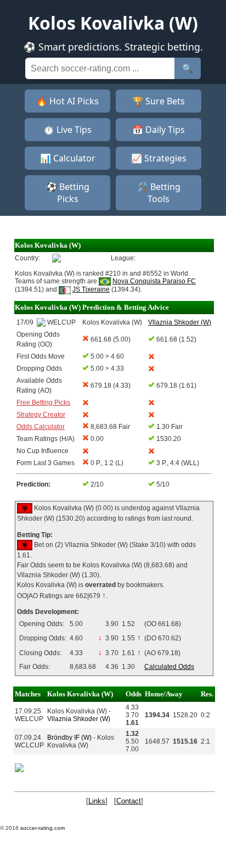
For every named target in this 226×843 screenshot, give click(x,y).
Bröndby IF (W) (69, 737)
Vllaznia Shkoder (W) (78, 719)
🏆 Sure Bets (158, 101)
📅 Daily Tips (158, 130)
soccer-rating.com (42, 828)
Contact (128, 801)
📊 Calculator (67, 158)
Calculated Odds (169, 667)
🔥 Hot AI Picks (67, 101)
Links (96, 801)
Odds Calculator (40, 427)
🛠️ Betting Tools (158, 193)
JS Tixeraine (91, 289)
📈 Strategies (159, 158)
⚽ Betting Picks (67, 193)
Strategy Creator (40, 414)
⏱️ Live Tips (67, 130)
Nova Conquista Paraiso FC (154, 281)
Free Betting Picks (43, 402)
